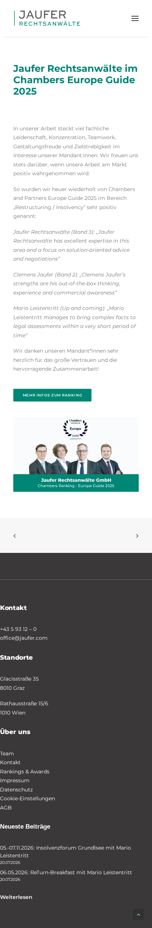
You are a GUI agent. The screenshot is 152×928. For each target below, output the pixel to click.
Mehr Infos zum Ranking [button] (52, 395)
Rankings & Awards (24, 771)
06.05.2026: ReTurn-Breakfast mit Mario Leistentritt (66, 872)
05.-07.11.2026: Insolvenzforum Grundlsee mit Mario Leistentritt (65, 851)
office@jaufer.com (24, 638)
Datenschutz (16, 789)
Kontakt (10, 762)
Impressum (15, 780)
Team (7, 753)
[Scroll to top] (138, 914)
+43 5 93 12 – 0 (18, 629)
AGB (6, 807)
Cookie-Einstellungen (27, 798)
